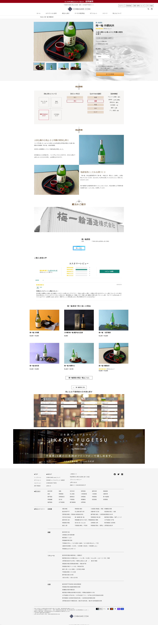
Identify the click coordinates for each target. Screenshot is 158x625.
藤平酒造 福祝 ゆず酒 (67, 574)
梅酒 (108, 558)
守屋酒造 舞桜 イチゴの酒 (69, 572)
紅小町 (74, 546)
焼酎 (49, 532)
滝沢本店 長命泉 (66, 517)
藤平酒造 (50, 496)
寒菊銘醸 (50, 499)
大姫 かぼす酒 (73, 577)
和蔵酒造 (94, 496)
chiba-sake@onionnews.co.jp (54, 614)
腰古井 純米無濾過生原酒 (95, 600)
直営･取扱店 (37, 485)
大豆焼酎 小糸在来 (83, 546)
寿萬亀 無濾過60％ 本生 (88, 592)
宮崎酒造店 (62, 496)
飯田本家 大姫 (66, 520)
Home (41, 17)
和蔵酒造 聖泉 (94, 525)
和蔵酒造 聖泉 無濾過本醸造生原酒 (71, 587)
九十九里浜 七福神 (77, 543)
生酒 (49, 584)
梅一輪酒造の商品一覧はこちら (79, 378)
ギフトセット (37, 480)
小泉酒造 (94, 493)
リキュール (51, 555)
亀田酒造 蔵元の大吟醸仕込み (70, 558)
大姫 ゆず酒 (65, 577)
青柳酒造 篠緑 (78, 508)
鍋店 (49, 493)
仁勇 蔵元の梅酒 (80, 569)
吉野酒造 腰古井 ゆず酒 (68, 560)
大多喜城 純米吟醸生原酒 (88, 598)
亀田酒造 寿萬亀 (108, 517)
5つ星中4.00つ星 (52, 270)
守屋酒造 (72, 499)
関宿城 (73, 514)
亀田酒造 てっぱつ (67, 537)
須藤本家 (105, 493)
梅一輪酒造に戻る (80, 387)
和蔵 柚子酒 (80, 566)
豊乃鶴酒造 (73, 502)
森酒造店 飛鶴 (94, 520)
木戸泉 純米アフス (81, 595)
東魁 (102, 508)
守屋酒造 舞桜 (78, 525)
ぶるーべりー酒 (102, 558)
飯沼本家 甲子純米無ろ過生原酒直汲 (71, 584)
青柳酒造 (61, 493)
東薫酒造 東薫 (66, 522)
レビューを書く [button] (109, 271)
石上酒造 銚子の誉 (79, 511)
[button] (100, 28)
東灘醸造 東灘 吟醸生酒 (68, 589)
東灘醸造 (83, 499)
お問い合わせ (73, 482)
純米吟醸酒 (104, 38)
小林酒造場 (84, 493)
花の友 (60, 499)
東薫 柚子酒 (83, 563)
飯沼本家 (50, 491)
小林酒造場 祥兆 (79, 514)
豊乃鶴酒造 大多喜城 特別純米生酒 (71, 598)
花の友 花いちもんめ (80, 522)
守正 (97, 543)
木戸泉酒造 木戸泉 (109, 520)
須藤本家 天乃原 (95, 511)
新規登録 (128, 5)
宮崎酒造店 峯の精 (95, 517)
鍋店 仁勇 (64, 525)
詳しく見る (79, 248)
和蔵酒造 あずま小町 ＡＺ (69, 548)
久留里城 (102, 514)
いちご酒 (81, 558)
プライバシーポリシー (76, 479)
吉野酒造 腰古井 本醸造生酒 (69, 600)
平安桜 (85, 525)
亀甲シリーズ (118, 517)
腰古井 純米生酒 (83, 600)
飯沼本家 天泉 (66, 532)
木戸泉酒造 (62, 502)
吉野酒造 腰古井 (108, 525)
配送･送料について (139, 5)
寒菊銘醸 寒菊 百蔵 (67, 540)
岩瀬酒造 (105, 499)
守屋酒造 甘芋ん (66, 543)
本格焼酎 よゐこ (93, 546)
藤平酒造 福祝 (94, 514)
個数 (97, 60)
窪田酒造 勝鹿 (66, 514)
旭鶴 (60, 491)
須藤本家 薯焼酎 (66, 546)
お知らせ (48, 485)
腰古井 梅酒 (94, 560)
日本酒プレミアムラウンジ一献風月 (55, 480)
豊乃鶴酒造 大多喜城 (109, 522)
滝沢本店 (72, 491)
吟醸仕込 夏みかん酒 (81, 560)
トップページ (37, 477)
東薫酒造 (105, 491)
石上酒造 (72, 493)
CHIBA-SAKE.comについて (53, 477)
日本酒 (98, 38)
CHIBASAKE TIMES (51, 483)
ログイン (121, 5)
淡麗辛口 (110, 38)
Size (97, 53)
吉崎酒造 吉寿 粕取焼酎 (68, 534)
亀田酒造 (50, 502)
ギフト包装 (150, 5)
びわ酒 (88, 558)
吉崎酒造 (83, 496)
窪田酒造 (83, 491)
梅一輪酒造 (99, 22)
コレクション (37, 483)
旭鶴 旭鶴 (64, 508)
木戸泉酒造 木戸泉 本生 (68, 595)
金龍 (114, 511)
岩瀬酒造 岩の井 (108, 514)
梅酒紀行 (79, 555)
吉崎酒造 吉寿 (94, 522)
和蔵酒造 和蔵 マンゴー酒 (69, 566)
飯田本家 (94, 491)
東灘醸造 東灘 (108, 508)
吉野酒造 (83, 502)
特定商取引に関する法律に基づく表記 (80, 476)
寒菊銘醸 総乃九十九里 (81, 520)
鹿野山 (101, 525)
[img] (40, 284)
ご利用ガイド (73, 474)
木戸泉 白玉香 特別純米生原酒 (95, 595)
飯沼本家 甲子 (66, 511)
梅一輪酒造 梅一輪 (79, 517)
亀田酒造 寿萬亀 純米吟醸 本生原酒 (71, 592)
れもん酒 (93, 558)
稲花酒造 (94, 499)
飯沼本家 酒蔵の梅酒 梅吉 (69, 555)
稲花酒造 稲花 (108, 511)
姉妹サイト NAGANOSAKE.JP (78, 485)
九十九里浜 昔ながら (89, 543)
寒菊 (89, 520)
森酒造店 (72, 496)
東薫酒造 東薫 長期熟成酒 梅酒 (70, 563)
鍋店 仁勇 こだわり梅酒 (68, 569)
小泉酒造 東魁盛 (95, 508)
